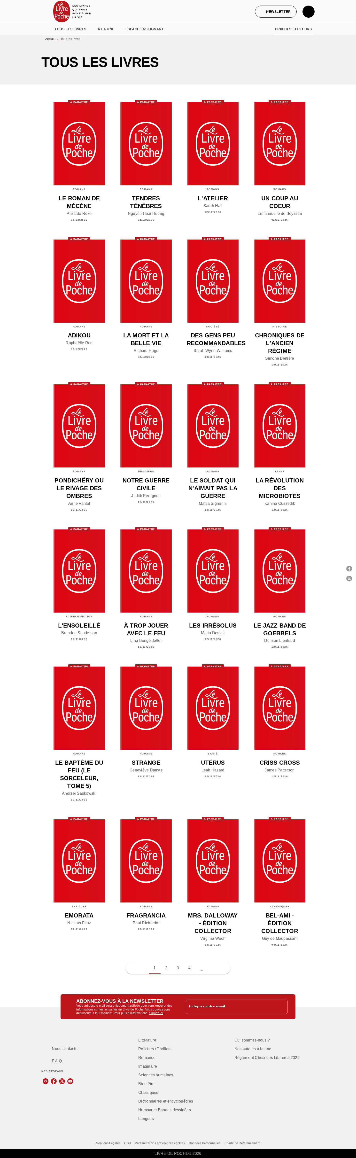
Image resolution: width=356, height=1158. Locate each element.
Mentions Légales (108, 1143)
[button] (276, 12)
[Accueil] (61, 11)
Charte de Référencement (242, 1143)
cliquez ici (156, 1013)
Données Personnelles (205, 1143)
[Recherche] (308, 12)
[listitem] (45, 1081)
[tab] (46, 29)
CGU (127, 1143)
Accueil (50, 39)
